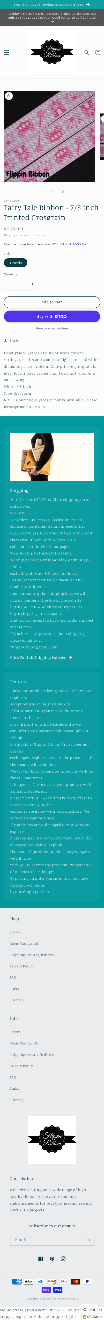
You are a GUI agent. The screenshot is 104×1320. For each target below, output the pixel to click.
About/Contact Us (24, 943)
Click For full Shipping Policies (38, 657)
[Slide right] (63, 191)
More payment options (52, 328)
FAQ (13, 977)
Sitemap (16, 1000)
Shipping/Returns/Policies (32, 955)
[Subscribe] (88, 1240)
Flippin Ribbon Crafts (45, 1298)
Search (15, 932)
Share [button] (14, 340)
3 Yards (15, 263)
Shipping (9, 235)
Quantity (10, 274)
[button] (6, 52)
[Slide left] (41, 191)
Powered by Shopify (68, 1298)
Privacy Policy (21, 966)
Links (14, 988)
